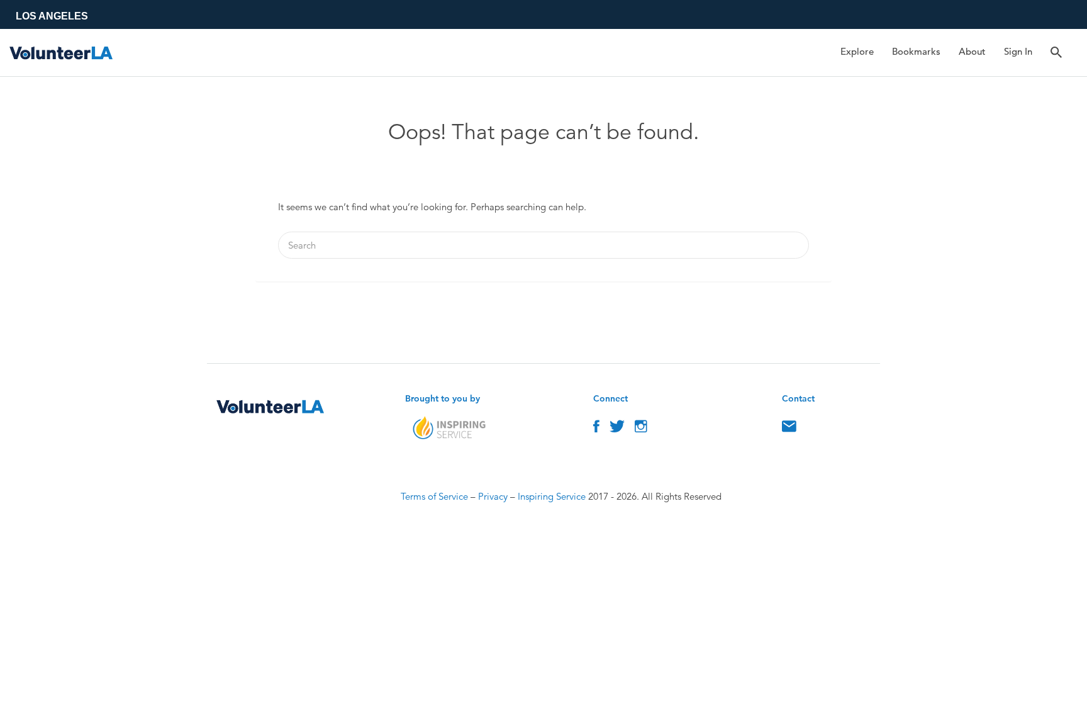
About (972, 51)
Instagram (641, 429)
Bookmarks (916, 51)
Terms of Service (434, 496)
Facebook (596, 429)
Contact (789, 429)
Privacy (493, 496)
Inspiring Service (552, 496)
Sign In (1018, 51)
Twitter (617, 429)
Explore (857, 51)
